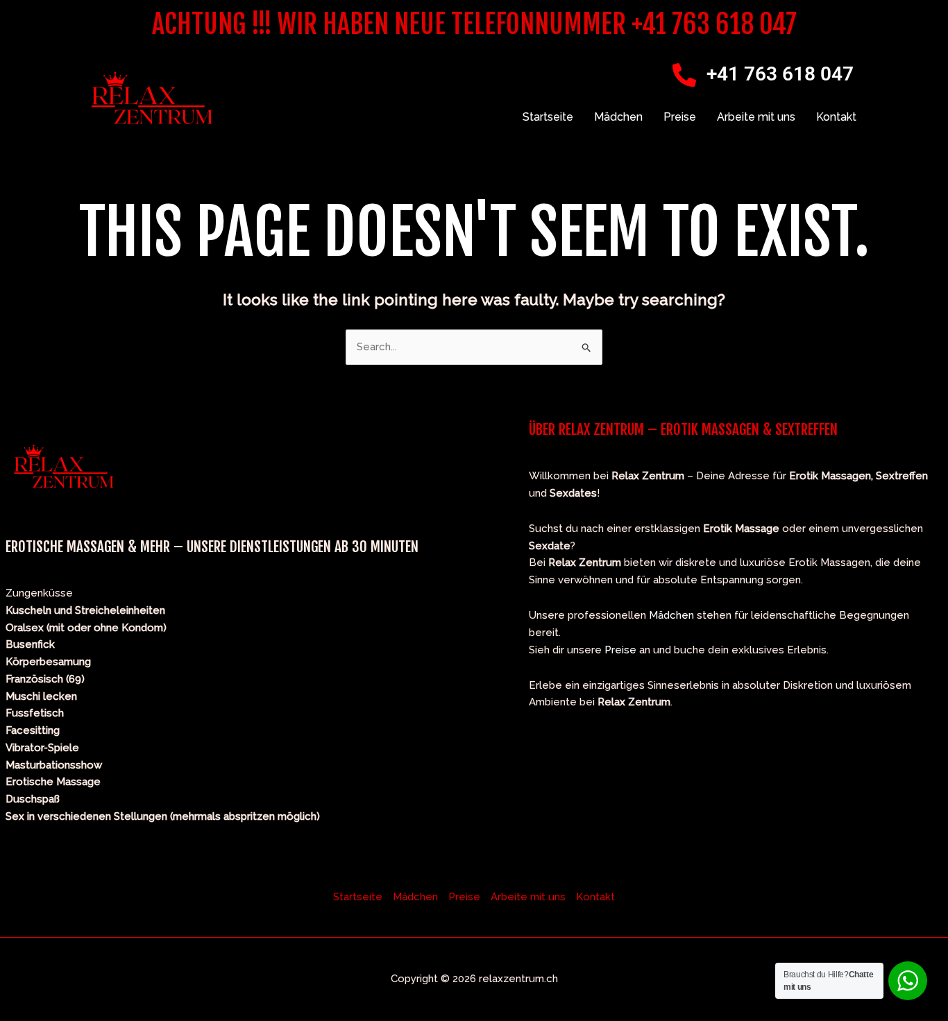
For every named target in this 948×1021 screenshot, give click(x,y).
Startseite (548, 116)
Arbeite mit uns (756, 116)
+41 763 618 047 (780, 73)
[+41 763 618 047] (684, 75)
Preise (679, 116)
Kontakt (836, 116)
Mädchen (618, 116)
